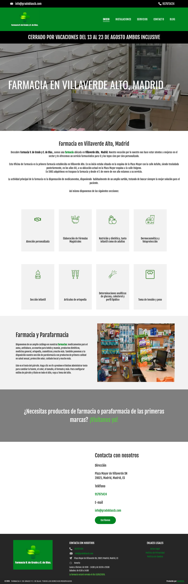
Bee (178, 581)
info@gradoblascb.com (28, 4)
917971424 (168, 4)
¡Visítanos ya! (103, 419)
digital (181, 581)
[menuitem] (106, 19)
